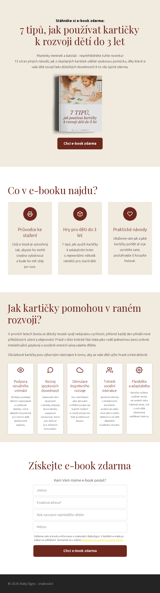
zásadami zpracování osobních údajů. (102, 540)
